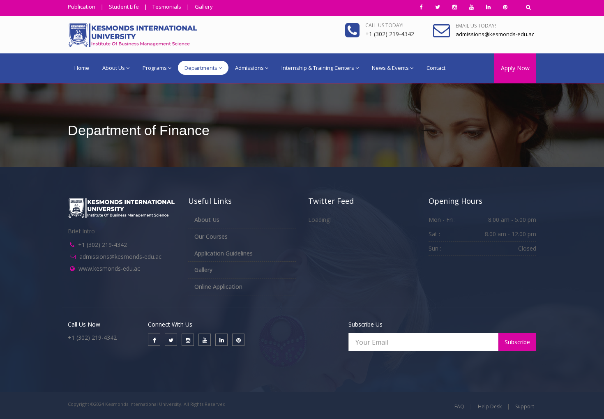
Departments (200, 67)
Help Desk (490, 406)
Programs (155, 67)
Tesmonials (166, 6)
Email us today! (476, 25)
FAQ (459, 406)
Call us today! (384, 25)
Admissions (249, 67)
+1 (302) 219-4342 (102, 245)
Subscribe (517, 342)
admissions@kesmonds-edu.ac (120, 256)
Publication (81, 6)
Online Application (218, 286)
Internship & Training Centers (317, 67)
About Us (113, 67)
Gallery (204, 6)
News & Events (390, 67)
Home (81, 67)
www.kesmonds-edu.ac (109, 268)
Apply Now (515, 68)
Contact (435, 67)
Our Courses (211, 236)
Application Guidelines (223, 253)
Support (524, 406)
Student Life (124, 6)
